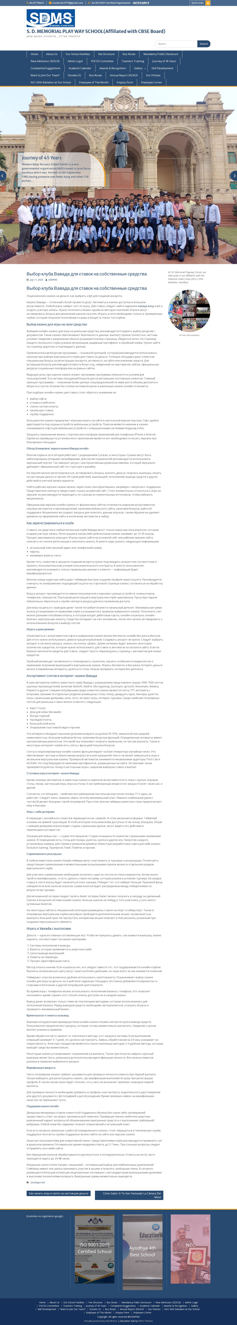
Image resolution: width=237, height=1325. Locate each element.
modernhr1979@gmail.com (67, 2)
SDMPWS (52, 279)
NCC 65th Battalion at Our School (51, 82)
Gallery (138, 68)
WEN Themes (145, 1320)
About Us (52, 54)
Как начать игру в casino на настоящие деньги (58, 1193)
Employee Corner (151, 82)
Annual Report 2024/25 (124, 75)
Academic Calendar (80, 68)
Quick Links (197, 2)
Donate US (74, 75)
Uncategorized (37, 1182)
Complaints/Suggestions (45, 68)
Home (34, 54)
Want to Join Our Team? (45, 75)
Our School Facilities (78, 54)
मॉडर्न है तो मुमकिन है (141, 2)
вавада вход (146, 306)
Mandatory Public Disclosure (160, 54)
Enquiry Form (125, 82)
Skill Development (162, 68)
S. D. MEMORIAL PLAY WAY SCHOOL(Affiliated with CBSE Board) (96, 31)
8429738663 (37, 2)
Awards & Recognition (112, 68)
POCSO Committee (102, 61)
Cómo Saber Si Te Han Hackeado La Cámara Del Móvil (132, 1195)
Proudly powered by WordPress (100, 1320)
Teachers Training (133, 61)
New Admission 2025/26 (45, 61)
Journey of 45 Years (164, 61)
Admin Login (75, 61)
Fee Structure (106, 54)
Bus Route (129, 54)
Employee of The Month (94, 82)
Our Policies (153, 75)
